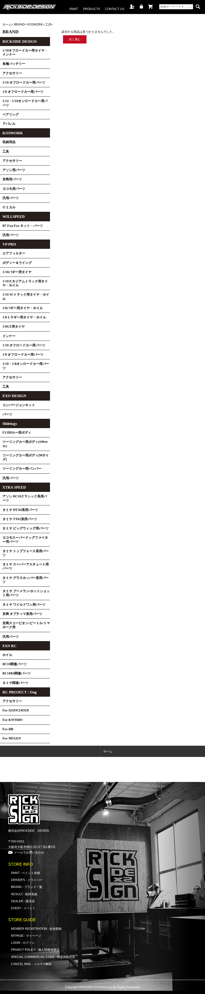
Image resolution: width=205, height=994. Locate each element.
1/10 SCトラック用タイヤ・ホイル (25, 296)
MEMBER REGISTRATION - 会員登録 (36, 928)
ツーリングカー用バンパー (22, 468)
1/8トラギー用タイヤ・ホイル (24, 317)
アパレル (9, 124)
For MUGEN (11, 738)
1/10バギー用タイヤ (17, 272)
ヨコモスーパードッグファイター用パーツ (25, 539)
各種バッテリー (13, 64)
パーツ (7, 414)
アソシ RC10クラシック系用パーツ (24, 498)
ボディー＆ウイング (17, 263)
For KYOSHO (12, 720)
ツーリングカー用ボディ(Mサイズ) (25, 457)
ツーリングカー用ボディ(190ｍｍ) (25, 444)
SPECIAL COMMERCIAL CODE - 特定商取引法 (43, 956)
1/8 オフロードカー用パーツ (23, 92)
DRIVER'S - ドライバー (26, 879)
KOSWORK (35, 24)
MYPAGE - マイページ (26, 935)
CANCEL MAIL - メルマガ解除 (31, 963)
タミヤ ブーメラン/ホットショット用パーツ (26, 593)
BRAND (19, 24)
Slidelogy (9, 424)
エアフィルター (13, 253)
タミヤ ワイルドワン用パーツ (24, 604)
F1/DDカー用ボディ (16, 432)
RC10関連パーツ (14, 664)
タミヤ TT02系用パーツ (19, 519)
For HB (7, 729)
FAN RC (9, 646)
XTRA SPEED (14, 487)
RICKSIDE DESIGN (19, 42)
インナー (9, 336)
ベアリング (10, 114)
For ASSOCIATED (15, 710)
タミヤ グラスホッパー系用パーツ (25, 580)
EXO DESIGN (14, 396)
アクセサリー (12, 73)
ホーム (7, 24)
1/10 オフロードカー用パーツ (23, 82)
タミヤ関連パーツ (15, 683)
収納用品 (9, 142)
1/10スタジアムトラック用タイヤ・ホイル (25, 283)
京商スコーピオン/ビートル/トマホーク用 (26, 625)
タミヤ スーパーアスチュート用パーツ (25, 566)
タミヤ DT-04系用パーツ (20, 510)
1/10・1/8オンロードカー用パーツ (25, 366)
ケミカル (9, 207)
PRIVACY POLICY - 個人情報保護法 (35, 949)
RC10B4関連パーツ (16, 673)
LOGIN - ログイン (23, 942)
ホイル (7, 655)
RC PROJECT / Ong (19, 692)
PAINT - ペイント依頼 (25, 872)
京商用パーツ (12, 179)
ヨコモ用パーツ (13, 189)
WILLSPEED (13, 217)
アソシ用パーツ (13, 170)
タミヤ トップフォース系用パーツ (25, 553)
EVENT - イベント (23, 908)
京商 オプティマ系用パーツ (22, 614)
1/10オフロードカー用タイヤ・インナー (25, 52)
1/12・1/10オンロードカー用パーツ (25, 103)
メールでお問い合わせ (29, 852)
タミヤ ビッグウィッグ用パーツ (25, 528)
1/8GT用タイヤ (13, 326)
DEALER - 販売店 (23, 901)
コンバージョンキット (18, 405)
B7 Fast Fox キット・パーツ (22, 226)
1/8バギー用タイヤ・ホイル (22, 308)
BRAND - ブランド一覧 (26, 886)
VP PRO (9, 244)
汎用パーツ (10, 198)
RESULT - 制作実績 (24, 894)
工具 (48, 24)
